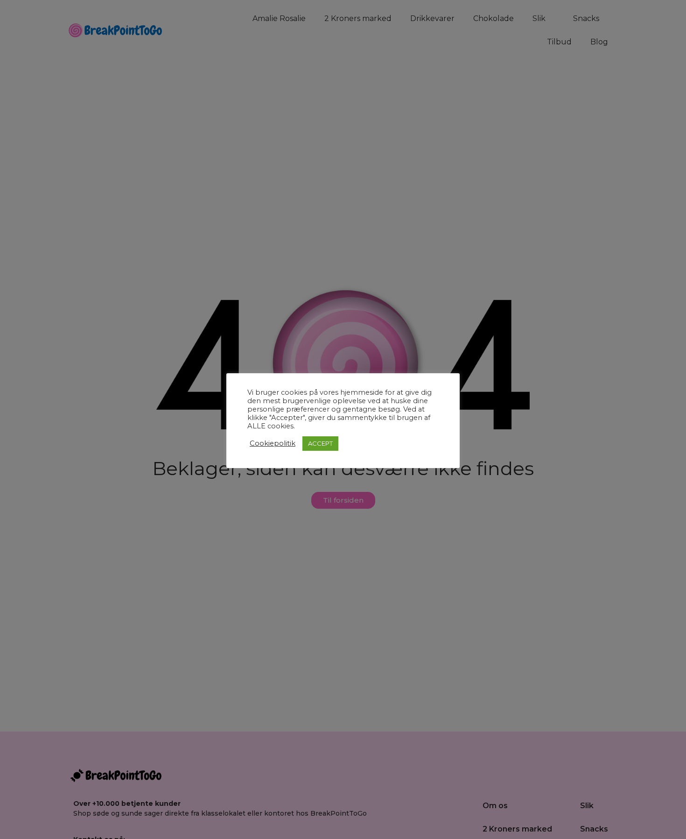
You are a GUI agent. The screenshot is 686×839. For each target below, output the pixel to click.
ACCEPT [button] (320, 443)
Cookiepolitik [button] (272, 443)
